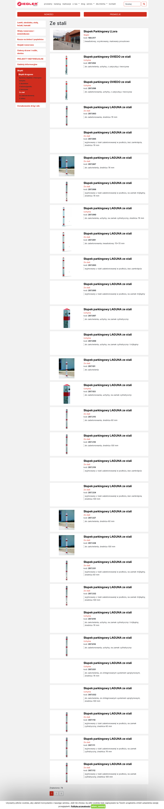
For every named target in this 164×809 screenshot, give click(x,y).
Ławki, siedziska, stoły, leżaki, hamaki (27, 24)
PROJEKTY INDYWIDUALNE (30, 59)
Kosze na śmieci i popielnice (30, 39)
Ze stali (21, 92)
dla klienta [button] (101, 4)
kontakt (112, 4)
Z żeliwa (22, 98)
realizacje (66, 4)
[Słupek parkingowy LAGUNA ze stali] (67, 116)
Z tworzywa (23, 89)
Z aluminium (23, 83)
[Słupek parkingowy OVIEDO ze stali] (67, 65)
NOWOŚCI (48, 14)
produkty (48, 4)
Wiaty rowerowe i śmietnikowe (25, 32)
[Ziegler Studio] (29, 4)
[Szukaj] (144, 4)
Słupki (20, 70)
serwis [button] (90, 4)
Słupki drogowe (25, 74)
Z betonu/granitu (25, 86)
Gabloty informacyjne (27, 64)
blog (83, 4)
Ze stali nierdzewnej (26, 95)
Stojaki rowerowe (25, 45)
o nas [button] (75, 4)
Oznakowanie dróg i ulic (28, 106)
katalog (57, 4)
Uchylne (22, 81)
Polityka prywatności (80, 806)
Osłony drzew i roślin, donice (27, 51)
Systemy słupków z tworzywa (30, 78)
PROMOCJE (115, 14)
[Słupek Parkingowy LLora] (67, 40)
